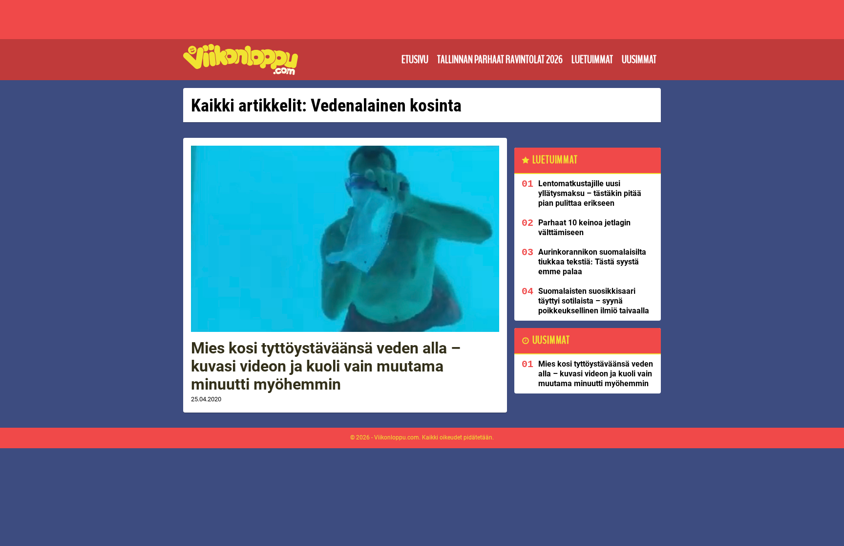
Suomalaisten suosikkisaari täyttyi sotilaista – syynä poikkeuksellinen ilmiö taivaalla (593, 300)
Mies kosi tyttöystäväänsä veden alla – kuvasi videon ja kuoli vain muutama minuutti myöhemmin (326, 366)
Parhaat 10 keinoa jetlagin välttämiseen (584, 227)
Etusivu (414, 59)
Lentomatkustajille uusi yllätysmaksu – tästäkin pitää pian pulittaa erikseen (589, 193)
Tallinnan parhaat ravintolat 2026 (500, 59)
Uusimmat (639, 59)
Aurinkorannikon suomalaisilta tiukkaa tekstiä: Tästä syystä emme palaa (592, 261)
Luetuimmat (592, 59)
